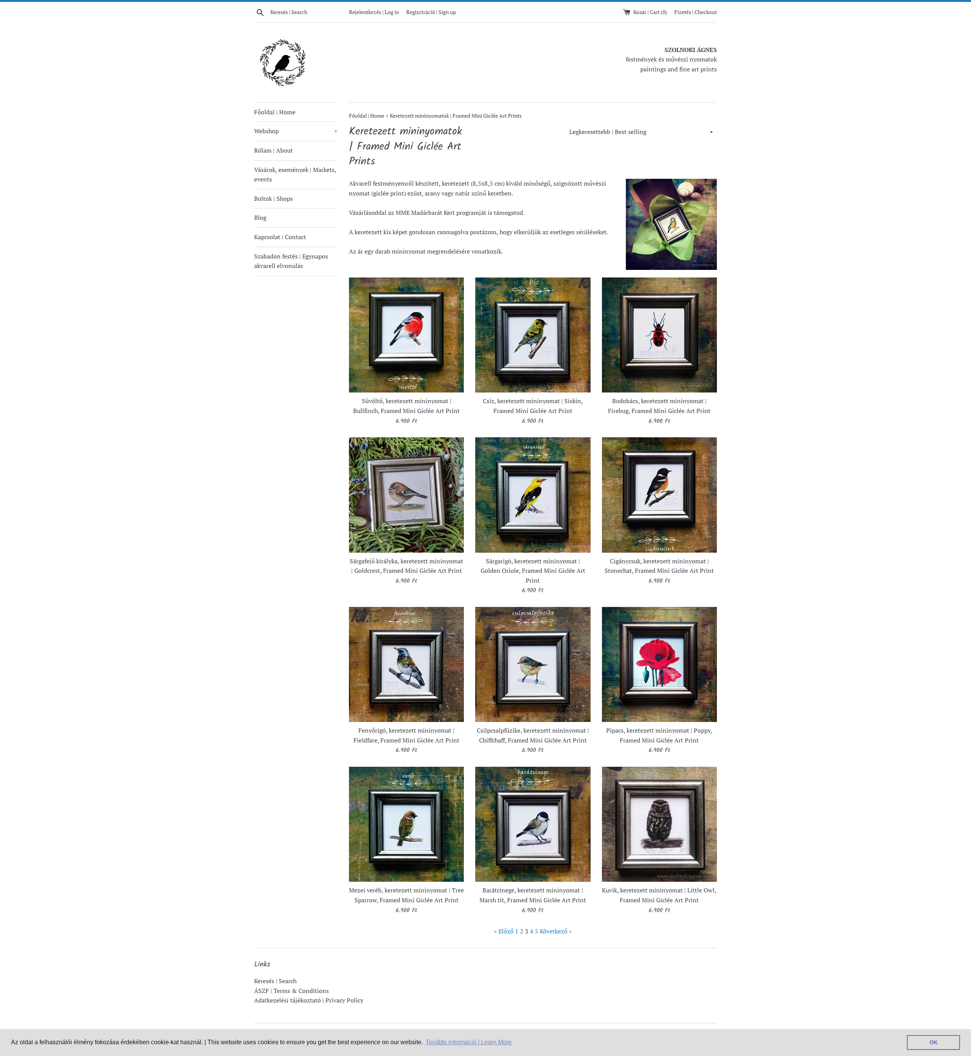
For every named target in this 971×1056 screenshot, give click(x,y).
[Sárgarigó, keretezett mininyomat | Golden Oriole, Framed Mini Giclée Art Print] (532, 494)
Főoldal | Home (274, 112)
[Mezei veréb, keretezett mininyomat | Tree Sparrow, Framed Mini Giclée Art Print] (406, 824)
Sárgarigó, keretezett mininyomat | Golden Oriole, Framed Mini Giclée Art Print (533, 571)
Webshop (296, 131)
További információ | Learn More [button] (469, 1042)
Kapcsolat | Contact (280, 237)
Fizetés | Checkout (695, 12)
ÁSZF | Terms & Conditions (291, 991)
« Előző (504, 931)
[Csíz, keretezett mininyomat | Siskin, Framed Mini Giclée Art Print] (532, 334)
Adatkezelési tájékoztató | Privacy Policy (308, 1000)
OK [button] (934, 1042)
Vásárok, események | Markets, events (295, 174)
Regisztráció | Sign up (431, 12)
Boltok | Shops (273, 198)
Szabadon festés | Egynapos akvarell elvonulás (291, 261)
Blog (260, 217)
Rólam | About (273, 150)
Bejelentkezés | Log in (374, 12)
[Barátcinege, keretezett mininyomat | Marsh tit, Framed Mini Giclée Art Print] (532, 824)
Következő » (556, 931)
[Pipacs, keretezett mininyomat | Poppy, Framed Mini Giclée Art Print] (659, 664)
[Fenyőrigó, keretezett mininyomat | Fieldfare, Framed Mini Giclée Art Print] (406, 664)
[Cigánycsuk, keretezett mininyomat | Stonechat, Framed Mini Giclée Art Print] (659, 494)
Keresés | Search (275, 981)
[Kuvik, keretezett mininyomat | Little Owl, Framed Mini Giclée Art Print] (659, 824)
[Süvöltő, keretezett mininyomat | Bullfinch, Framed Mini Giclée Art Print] (406, 334)
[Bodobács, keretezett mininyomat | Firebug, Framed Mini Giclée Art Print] (659, 334)
